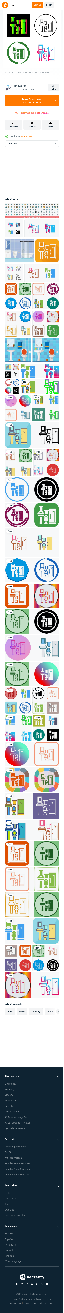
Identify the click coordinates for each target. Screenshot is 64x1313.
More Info (12, 143)
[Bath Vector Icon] (14, 228)
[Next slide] (52, 1289)
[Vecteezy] (5, 5)
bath (9, 1289)
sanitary (35, 1289)
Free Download (32, 100)
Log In (49, 5)
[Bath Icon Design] (18, 340)
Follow (53, 89)
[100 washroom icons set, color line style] (31, 210)
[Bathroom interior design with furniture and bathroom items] (19, 270)
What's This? (26, 136)
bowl (22, 1289)
